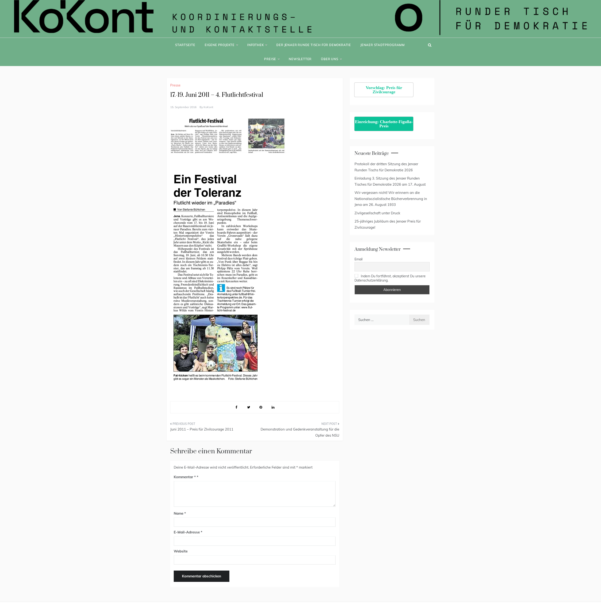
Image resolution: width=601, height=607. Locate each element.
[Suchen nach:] (381, 319)
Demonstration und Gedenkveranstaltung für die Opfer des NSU (300, 432)
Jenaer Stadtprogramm (382, 45)
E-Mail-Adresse (188, 532)
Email (358, 259)
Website (181, 551)
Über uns (329, 59)
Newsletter (300, 59)
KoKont (208, 107)
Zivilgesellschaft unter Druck (377, 213)
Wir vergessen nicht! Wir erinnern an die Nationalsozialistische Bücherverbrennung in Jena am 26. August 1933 (390, 198)
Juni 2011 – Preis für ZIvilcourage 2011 (201, 429)
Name (180, 513)
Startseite (185, 45)
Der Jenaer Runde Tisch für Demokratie (313, 45)
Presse (175, 85)
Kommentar (185, 477)
